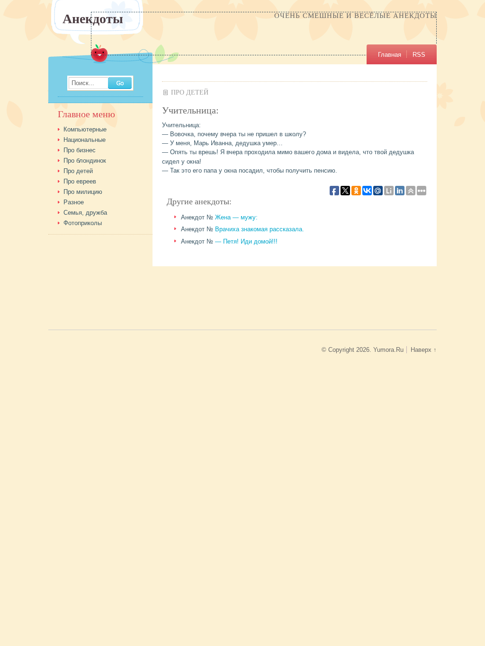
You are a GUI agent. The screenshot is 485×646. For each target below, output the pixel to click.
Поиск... (83, 83)
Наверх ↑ (424, 349)
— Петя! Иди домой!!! (246, 241)
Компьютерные (85, 129)
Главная (389, 54)
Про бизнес (79, 150)
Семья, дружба (85, 212)
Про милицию (82, 191)
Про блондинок (84, 160)
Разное (73, 202)
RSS (419, 54)
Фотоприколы (82, 223)
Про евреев (79, 181)
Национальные (84, 139)
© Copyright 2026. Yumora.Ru (363, 349)
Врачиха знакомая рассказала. (259, 229)
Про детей (189, 91)
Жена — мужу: (236, 217)
